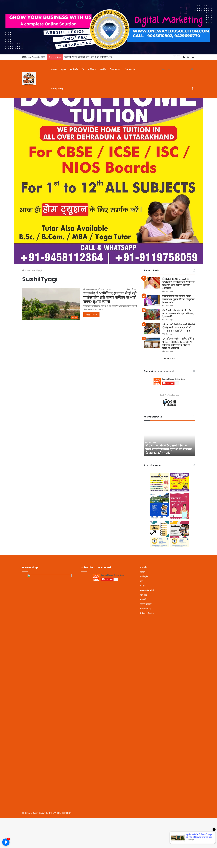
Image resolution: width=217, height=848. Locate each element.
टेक (83, 69)
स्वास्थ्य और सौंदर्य (147, 590)
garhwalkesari (91, 289)
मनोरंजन (91, 69)
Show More (169, 358)
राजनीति (103, 69)
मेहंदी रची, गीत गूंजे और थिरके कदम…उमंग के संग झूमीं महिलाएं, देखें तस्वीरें (90, 57)
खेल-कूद (143, 595)
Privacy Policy (57, 88)
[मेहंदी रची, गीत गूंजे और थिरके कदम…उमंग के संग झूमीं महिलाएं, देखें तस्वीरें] (152, 314)
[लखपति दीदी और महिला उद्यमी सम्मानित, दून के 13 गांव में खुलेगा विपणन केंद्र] (152, 300)
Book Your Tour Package (169, 395)
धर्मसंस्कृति (74, 69)
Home (27, 270)
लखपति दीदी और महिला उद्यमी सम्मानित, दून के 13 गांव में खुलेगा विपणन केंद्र (178, 299)
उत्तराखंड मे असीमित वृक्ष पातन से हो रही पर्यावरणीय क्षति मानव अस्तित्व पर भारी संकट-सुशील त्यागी (110, 297)
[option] (169, 440)
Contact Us (130, 69)
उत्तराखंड (54, 69)
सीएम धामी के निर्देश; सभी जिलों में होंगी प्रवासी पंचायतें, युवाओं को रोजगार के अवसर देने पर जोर (178, 327)
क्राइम (63, 69)
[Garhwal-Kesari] (29, 79)
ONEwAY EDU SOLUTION (59, 813)
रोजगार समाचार (115, 69)
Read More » (91, 314)
